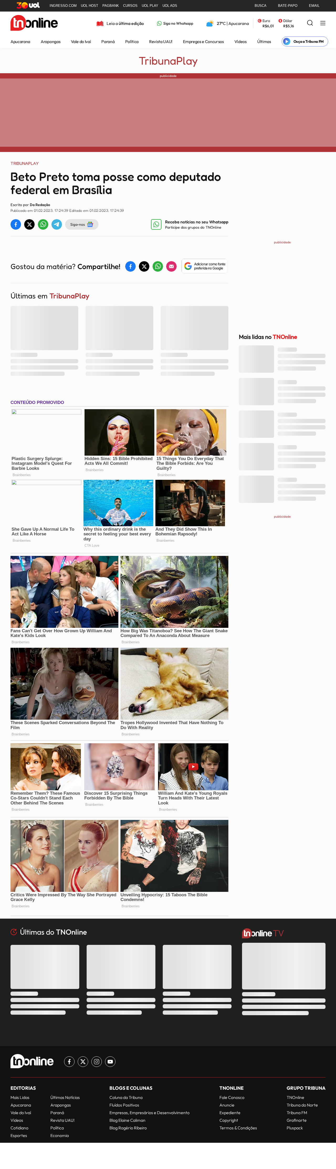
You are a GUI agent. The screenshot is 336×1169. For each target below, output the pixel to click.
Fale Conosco (231, 1097)
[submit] (310, 23)
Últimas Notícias (65, 1097)
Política (132, 41)
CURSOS (130, 6)
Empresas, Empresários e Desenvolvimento (149, 1112)
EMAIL (314, 6)
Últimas (264, 41)
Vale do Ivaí (81, 41)
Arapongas (50, 41)
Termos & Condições (238, 1127)
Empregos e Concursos (203, 41)
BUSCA (260, 6)
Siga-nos (77, 224)
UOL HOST (89, 6)
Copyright (228, 1120)
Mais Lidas (19, 1097)
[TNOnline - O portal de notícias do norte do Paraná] (34, 23)
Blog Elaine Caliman (127, 1120)
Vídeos (240, 41)
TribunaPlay (168, 60)
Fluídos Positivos (124, 1105)
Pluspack (295, 1127)
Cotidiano (19, 1127)
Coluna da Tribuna (126, 1097)
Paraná (107, 41)
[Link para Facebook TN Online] (69, 1061)
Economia (59, 1135)
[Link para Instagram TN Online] (96, 1061)
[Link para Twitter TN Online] (83, 1061)
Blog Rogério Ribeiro (128, 1127)
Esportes (18, 1135)
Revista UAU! (160, 41)
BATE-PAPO (287, 6)
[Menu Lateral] (323, 23)
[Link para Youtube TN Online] (110, 1061)
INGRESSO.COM (63, 6)
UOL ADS (169, 6)
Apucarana (20, 41)
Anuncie (226, 1105)
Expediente (229, 1112)
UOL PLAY (150, 6)
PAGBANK (110, 6)
